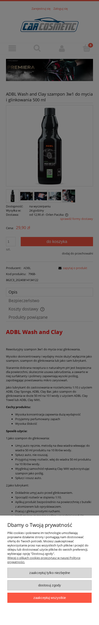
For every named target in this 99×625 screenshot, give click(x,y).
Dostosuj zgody (49, 585)
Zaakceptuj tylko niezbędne (49, 573)
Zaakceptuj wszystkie (49, 598)
